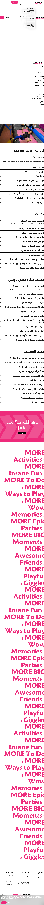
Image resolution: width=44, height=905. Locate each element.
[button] (20, 4)
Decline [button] (9, 902)
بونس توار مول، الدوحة (38, 875)
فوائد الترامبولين (10, 878)
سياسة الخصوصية (10, 883)
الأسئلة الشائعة (10, 875)
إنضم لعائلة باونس (10, 877)
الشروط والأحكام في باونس (8, 881)
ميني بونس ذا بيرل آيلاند (38, 877)
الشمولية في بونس (9, 884)
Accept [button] (3, 902)
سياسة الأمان (10, 880)
